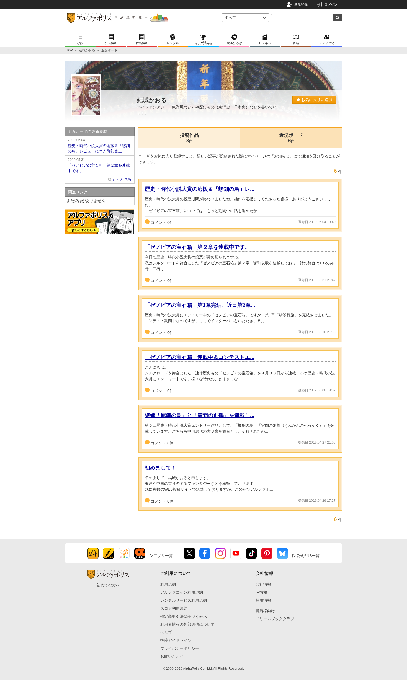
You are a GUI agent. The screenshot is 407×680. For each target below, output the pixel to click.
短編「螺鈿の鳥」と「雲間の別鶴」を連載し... (199, 415)
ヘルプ (166, 632)
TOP (69, 50)
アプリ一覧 (163, 556)
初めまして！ (160, 467)
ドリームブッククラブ (275, 619)
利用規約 (168, 584)
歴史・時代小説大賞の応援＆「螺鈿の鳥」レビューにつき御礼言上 (99, 145)
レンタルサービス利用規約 (183, 600)
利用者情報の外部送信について (187, 624)
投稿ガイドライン (175, 640)
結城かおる (87, 50)
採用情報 (263, 600)
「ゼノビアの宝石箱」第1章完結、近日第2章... (200, 305)
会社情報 (263, 584)
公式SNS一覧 (308, 556)
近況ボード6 (291, 138)
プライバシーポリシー (179, 648)
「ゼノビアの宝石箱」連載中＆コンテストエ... (199, 357)
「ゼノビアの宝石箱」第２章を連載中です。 (197, 247)
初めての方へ (108, 585)
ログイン (331, 4)
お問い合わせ (172, 656)
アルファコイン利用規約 (181, 592)
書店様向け (265, 611)
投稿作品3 (189, 138)
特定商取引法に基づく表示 (183, 616)
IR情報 (261, 592)
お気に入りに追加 (316, 99)
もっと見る (122, 179)
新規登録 (301, 4)
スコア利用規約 (173, 608)
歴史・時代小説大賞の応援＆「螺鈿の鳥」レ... (199, 189)
